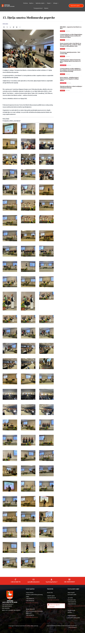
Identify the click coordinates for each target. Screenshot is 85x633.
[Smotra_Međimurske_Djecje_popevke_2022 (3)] (46, 129)
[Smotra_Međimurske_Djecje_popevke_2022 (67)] (46, 440)
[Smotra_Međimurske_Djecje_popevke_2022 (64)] (46, 425)
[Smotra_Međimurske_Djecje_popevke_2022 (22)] (46, 219)
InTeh (10, 627)
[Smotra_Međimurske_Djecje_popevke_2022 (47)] (10, 348)
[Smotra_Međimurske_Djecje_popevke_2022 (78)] (28, 502)
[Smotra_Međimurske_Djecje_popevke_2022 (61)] (46, 410)
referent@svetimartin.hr (32, 617)
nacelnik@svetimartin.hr (53, 600)
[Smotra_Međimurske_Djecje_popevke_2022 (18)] (46, 205)
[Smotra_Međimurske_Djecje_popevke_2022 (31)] (46, 267)
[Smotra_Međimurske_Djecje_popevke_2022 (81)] (28, 517)
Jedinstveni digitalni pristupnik (55, 605)
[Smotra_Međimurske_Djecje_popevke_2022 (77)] (10, 502)
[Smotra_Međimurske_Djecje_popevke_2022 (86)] (10, 548)
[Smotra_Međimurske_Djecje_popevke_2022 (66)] (28, 440)
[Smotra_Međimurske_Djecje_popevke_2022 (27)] (28, 251)
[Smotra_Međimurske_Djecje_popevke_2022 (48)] (28, 348)
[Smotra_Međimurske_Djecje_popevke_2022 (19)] (10, 221)
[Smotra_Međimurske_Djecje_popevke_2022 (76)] (46, 486)
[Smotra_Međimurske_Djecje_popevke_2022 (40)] (46, 296)
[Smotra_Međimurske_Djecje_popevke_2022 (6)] (46, 144)
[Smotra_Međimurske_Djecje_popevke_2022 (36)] (28, 282)
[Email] (16, 27)
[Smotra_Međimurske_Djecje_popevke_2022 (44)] (10, 333)
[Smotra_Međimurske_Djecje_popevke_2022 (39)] (28, 301)
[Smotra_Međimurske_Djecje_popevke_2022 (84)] (28, 532)
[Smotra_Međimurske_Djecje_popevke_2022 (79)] (46, 502)
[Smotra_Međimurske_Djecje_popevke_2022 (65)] (10, 440)
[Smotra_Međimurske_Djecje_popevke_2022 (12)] (46, 175)
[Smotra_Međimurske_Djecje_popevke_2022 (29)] (10, 267)
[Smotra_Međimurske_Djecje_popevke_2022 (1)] (10, 129)
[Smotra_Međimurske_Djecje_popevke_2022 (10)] (10, 175)
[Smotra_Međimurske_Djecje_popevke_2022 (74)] (10, 486)
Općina (31, 3)
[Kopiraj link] (20, 27)
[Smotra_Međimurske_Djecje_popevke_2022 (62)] (10, 425)
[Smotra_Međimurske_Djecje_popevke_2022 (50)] (10, 364)
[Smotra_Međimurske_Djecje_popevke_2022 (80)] (10, 517)
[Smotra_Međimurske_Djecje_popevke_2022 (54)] (28, 379)
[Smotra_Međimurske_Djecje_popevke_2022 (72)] (28, 471)
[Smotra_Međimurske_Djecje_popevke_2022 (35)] (10, 282)
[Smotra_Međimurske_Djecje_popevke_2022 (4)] (10, 144)
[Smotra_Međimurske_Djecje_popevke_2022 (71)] (10, 471)
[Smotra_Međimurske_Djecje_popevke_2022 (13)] (10, 190)
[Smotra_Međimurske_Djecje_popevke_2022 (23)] (10, 236)
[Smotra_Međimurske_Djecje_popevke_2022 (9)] (46, 159)
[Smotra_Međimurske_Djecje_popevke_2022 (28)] (46, 251)
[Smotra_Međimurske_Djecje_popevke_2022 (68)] (10, 456)
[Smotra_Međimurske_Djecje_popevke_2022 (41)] (10, 319)
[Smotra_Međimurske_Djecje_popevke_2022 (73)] (46, 471)
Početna (25, 3)
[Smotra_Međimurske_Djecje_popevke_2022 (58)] (46, 394)
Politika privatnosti (62, 625)
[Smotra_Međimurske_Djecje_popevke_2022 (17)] (28, 205)
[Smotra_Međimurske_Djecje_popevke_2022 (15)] (46, 190)
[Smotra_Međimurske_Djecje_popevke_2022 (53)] (10, 379)
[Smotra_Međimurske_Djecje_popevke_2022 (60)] (28, 410)
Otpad (48, 3)
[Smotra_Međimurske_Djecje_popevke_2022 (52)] (46, 364)
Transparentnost (38, 8)
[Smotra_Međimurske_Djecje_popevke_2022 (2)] (28, 129)
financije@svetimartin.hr (32, 602)
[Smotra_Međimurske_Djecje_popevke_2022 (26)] (10, 251)
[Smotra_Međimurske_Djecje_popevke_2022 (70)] (46, 456)
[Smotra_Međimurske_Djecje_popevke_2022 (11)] (28, 175)
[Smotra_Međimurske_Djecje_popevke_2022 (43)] (46, 319)
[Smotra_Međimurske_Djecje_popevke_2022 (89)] (10, 563)
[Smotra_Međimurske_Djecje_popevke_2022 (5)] (28, 144)
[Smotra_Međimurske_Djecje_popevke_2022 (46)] (46, 333)
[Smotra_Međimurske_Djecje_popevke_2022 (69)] (28, 456)
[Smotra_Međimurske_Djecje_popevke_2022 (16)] (10, 205)
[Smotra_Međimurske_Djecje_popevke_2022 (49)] (46, 348)
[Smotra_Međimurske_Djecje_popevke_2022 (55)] (46, 379)
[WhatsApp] (13, 27)
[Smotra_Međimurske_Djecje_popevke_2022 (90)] (28, 563)
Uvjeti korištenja (51, 625)
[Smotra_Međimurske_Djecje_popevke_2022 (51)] (28, 364)
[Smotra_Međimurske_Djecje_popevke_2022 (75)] (28, 486)
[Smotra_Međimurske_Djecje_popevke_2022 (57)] (28, 394)
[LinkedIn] (10, 27)
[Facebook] (4, 27)
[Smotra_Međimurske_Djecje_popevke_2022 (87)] (28, 548)
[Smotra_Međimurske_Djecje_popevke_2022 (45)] (28, 333)
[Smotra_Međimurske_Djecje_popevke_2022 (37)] (46, 282)
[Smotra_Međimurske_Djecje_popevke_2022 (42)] (28, 319)
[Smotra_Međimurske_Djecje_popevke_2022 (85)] (46, 532)
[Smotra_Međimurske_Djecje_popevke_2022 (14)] (28, 190)
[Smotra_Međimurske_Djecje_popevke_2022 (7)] (10, 159)
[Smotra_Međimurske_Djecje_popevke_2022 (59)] (10, 410)
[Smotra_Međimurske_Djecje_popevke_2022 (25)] (46, 236)
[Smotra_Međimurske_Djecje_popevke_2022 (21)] (28, 219)
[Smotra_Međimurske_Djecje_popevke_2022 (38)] (10, 301)
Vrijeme (46, 8)
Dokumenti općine (75, 5)
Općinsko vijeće (40, 3)
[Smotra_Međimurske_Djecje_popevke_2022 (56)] (10, 394)
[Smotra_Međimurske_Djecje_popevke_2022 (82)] (46, 517)
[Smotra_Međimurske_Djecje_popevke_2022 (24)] (28, 236)
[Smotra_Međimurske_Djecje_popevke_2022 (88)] (46, 548)
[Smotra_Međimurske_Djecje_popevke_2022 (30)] (28, 267)
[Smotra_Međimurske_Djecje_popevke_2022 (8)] (28, 159)
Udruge (55, 3)
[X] (7, 27)
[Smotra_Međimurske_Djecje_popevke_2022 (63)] (28, 425)
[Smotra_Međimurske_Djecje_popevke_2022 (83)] (10, 532)
